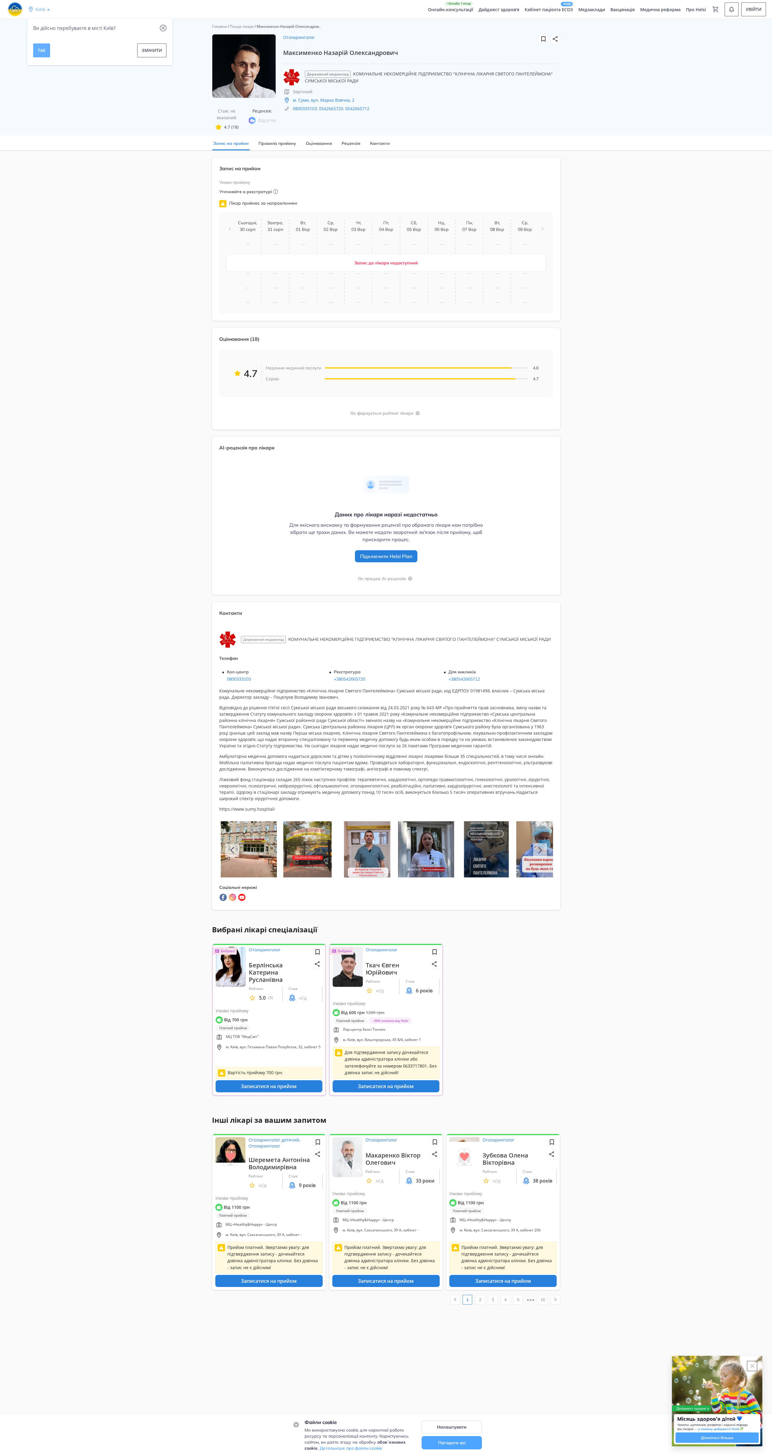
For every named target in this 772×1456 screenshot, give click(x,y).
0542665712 (357, 108)
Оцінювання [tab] (319, 143)
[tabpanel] (386, 537)
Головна (219, 26)
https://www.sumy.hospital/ (247, 809)
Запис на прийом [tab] (231, 143)
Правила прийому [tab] (277, 143)
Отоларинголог (299, 37)
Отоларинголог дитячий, (274, 1140)
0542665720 (331, 108)
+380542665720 (349, 679)
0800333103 (305, 108)
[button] (555, 39)
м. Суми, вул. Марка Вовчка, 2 (323, 100)
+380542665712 (464, 679)
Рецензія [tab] (351, 143)
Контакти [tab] (380, 143)
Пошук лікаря (242, 26)
